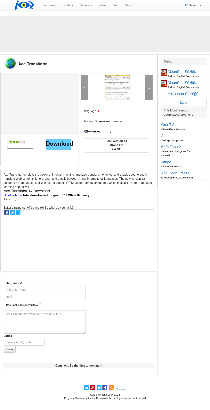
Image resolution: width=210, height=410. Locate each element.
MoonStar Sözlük (182, 71)
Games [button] (85, 5)
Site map (121, 389)
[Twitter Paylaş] (13, 213)
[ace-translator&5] (23, 142)
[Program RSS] (111, 389)
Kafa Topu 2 (171, 146)
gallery (102, 5)
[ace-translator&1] (10, 142)
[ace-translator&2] (13, 142)
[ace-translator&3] (17, 142)
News (128, 5)
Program (48, 5)
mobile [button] (66, 5)
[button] (84, 87)
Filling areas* (13, 283)
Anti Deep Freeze (175, 172)
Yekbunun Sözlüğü (183, 93)
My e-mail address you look (22, 305)
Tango (166, 161)
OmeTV (167, 124)
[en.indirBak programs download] (24, 5)
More (183, 102)
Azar (165, 135)
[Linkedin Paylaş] (18, 213)
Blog (116, 5)
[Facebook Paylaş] (7, 213)
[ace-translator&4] (20, 142)
